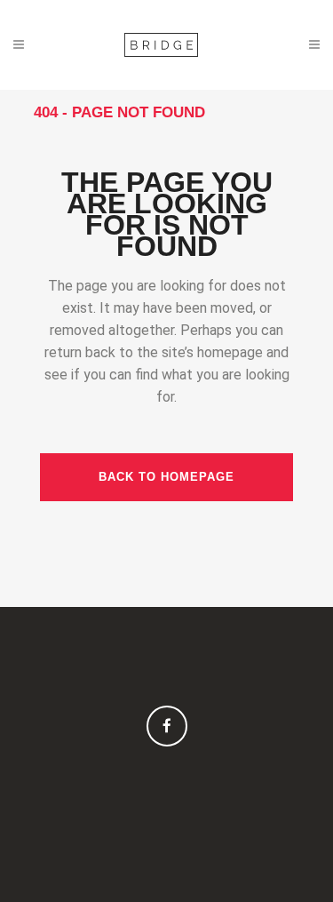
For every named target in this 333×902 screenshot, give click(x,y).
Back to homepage (166, 476)
